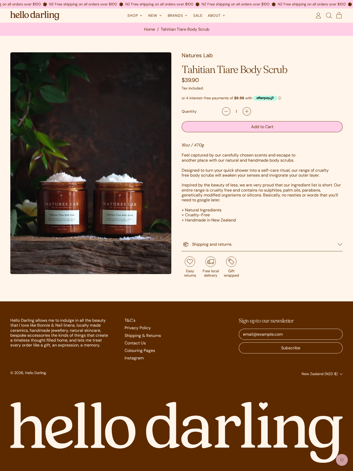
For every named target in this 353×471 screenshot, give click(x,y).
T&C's (130, 320)
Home (149, 29)
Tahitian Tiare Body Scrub (185, 29)
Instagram (134, 358)
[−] (226, 111)
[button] (328, 15)
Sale (198, 15)
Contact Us (135, 343)
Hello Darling (35, 372)
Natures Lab (197, 55)
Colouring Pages (140, 350)
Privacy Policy (138, 327)
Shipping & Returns (143, 335)
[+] (247, 111)
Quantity (189, 111)
